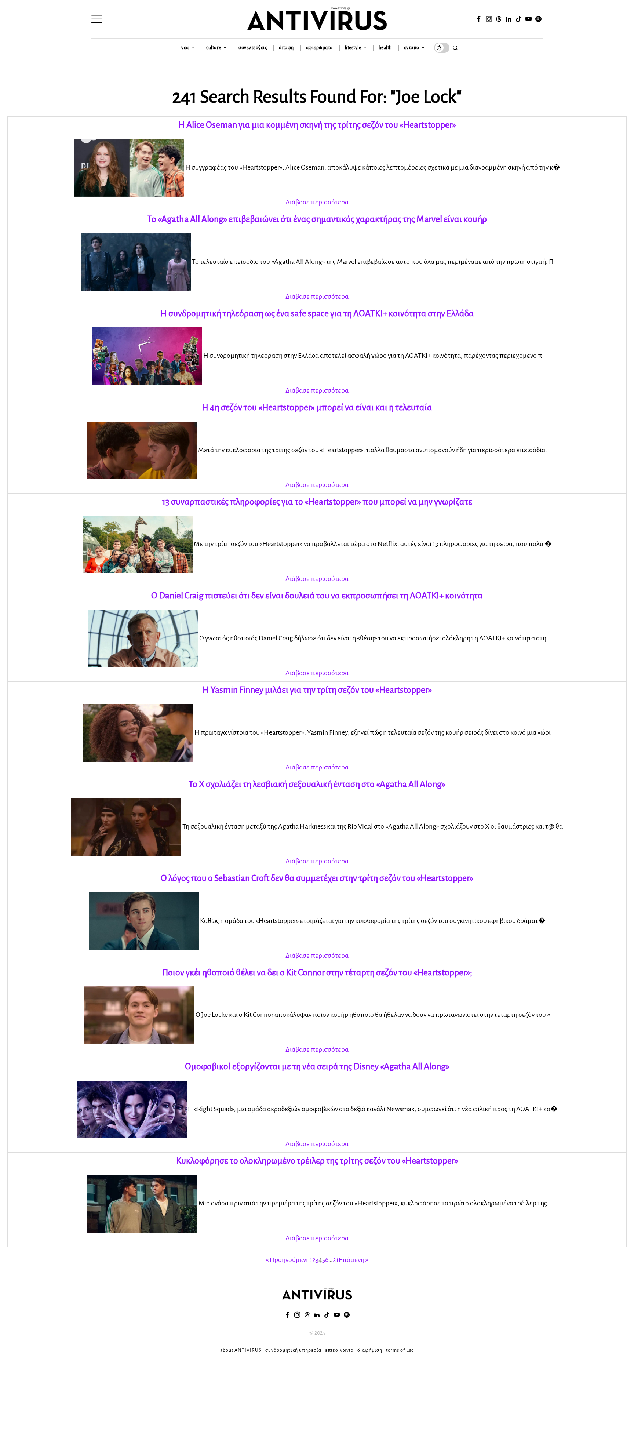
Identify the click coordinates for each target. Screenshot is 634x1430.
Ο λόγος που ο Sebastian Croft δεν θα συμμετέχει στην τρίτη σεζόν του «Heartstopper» (317, 878)
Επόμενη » (353, 1259)
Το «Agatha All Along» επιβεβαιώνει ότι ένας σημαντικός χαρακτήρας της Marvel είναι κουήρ (317, 219)
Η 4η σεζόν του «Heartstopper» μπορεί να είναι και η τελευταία (317, 407)
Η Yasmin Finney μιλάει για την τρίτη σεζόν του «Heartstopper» (317, 690)
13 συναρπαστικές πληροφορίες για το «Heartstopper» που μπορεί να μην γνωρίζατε (317, 501)
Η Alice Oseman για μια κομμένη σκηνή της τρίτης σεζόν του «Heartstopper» (317, 125)
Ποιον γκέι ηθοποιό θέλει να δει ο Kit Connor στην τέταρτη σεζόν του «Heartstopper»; (317, 972)
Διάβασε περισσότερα (317, 202)
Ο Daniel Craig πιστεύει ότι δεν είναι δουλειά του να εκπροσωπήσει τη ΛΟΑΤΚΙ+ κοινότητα (317, 595)
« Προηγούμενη (288, 1259)
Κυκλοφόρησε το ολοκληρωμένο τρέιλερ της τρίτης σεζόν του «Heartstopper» (317, 1160)
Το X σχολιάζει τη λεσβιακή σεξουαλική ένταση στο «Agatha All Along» (317, 784)
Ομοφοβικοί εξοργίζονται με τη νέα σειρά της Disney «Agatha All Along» (317, 1066)
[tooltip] (478, 19)
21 (336, 1259)
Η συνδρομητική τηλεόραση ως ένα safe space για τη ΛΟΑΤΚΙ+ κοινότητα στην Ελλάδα (317, 313)
